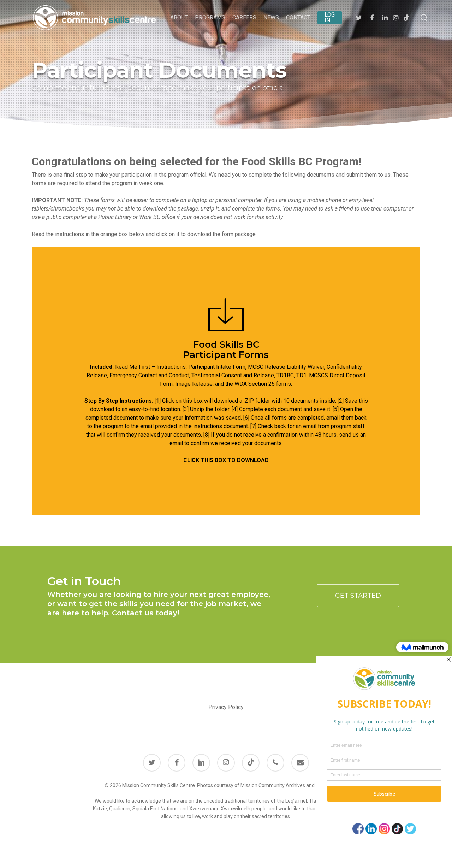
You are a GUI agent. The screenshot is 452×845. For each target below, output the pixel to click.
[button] (358, 595)
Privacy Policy (226, 707)
